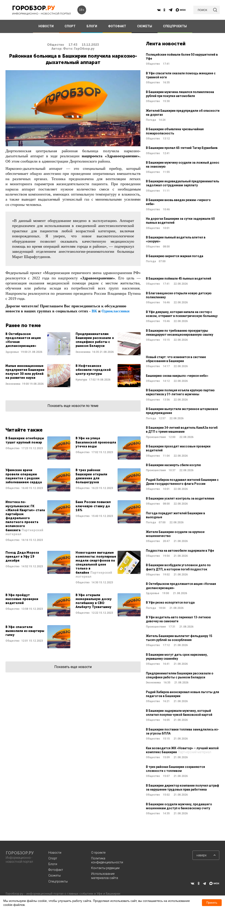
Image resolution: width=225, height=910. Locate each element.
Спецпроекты (58, 881)
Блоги (52, 864)
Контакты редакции (105, 868)
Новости (54, 852)
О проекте (98, 852)
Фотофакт (55, 870)
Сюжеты (54, 875)
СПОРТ (70, 26)
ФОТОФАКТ (117, 26)
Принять (211, 902)
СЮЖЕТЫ (144, 26)
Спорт (52, 858)
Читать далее (37, 343)
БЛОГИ (92, 26)
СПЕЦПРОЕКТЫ (175, 26)
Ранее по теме (23, 325)
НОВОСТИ (46, 26)
